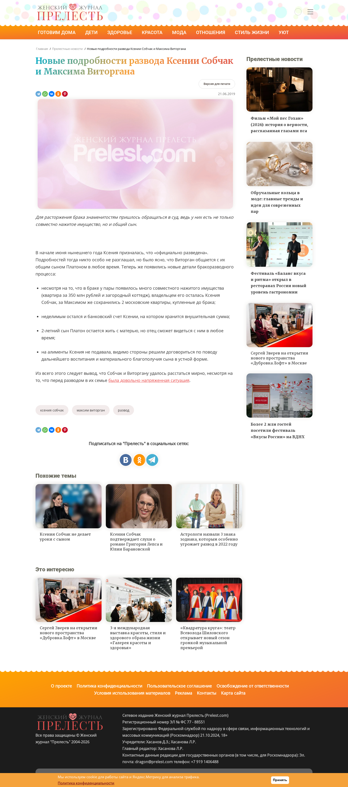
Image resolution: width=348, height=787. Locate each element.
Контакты (206, 693)
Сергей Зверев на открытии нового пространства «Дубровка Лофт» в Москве (68, 632)
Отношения (211, 32)
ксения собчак (52, 410)
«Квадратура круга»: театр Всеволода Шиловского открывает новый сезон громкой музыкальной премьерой (208, 637)
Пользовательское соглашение (179, 686)
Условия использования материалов (132, 693)
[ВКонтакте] (51, 94)
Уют (284, 32)
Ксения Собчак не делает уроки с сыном (65, 537)
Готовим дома (57, 32)
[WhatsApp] (45, 94)
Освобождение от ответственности (253, 686)
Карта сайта (233, 693)
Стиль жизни (252, 32)
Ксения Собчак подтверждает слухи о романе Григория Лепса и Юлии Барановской (136, 541)
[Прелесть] (70, 5)
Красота (153, 32)
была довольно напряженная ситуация (148, 380)
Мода (179, 32)
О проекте (61, 686)
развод (123, 410)
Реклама (183, 693)
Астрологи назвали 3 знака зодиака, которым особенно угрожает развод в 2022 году (209, 539)
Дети (92, 32)
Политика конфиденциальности (109, 686)
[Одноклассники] (58, 94)
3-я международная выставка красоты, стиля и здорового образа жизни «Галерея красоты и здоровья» (138, 637)
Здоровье (120, 32)
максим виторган (91, 410)
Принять (280, 780)
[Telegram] (38, 94)
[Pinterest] (65, 94)
